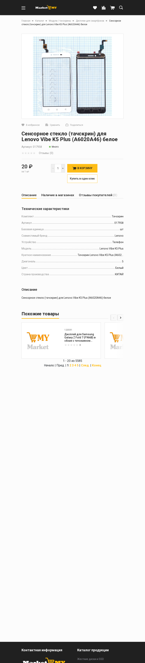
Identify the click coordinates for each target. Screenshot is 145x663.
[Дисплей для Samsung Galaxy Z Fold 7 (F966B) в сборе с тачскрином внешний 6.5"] (121, 340)
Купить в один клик (82, 178)
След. (85, 365)
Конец (96, 365)
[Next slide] (120, 317)
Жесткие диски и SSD (90, 659)
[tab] (29, 195)
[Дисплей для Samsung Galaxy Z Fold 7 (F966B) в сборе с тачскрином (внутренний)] (38, 340)
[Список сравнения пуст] (103, 7)
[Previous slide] (114, 317)
